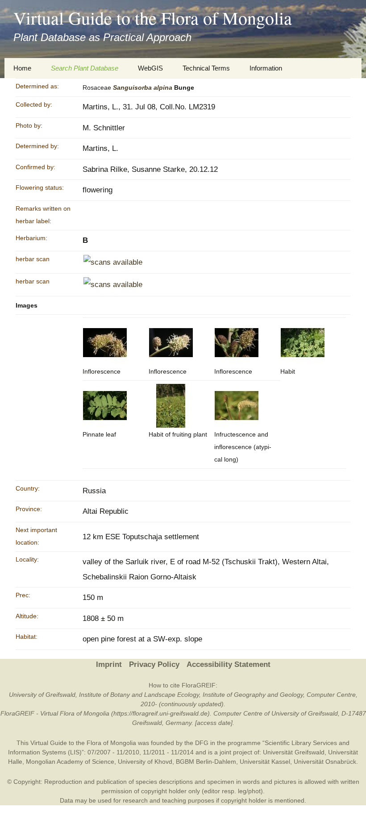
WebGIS (150, 68)
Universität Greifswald (293, 752)
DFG (201, 742)
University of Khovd (145, 761)
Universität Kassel (265, 761)
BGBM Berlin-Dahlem (206, 761)
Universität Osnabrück (325, 761)
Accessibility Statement (228, 664)
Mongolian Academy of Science (70, 761)
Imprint (109, 664)
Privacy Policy (154, 664)
